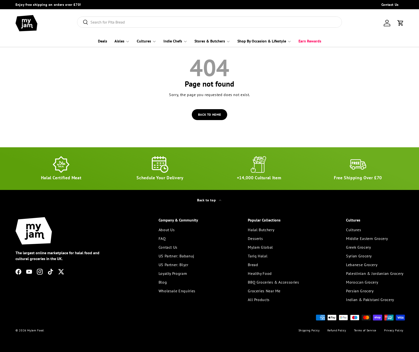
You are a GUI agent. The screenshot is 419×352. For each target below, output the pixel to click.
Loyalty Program (173, 273)
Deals (102, 41)
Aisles (119, 41)
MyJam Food (35, 330)
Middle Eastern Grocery (367, 238)
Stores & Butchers (209, 41)
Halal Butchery (261, 229)
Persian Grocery (360, 290)
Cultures (144, 41)
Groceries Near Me (264, 290)
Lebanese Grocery (361, 264)
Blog (163, 282)
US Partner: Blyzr (173, 264)
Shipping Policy (309, 330)
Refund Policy (336, 330)
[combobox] (209, 22)
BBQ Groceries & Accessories (273, 282)
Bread (253, 264)
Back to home (209, 115)
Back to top (207, 200)
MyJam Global (260, 247)
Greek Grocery (358, 247)
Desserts (255, 238)
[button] (400, 23)
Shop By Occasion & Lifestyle (261, 41)
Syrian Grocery (359, 256)
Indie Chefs (172, 41)
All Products (259, 299)
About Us (167, 229)
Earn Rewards (309, 41)
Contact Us (390, 4)
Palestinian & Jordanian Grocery (374, 273)
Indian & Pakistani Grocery (370, 299)
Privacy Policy (393, 330)
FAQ (162, 238)
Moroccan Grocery (362, 282)
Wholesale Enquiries (177, 290)
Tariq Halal (257, 256)
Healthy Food (260, 273)
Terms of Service (365, 330)
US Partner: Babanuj (176, 256)
